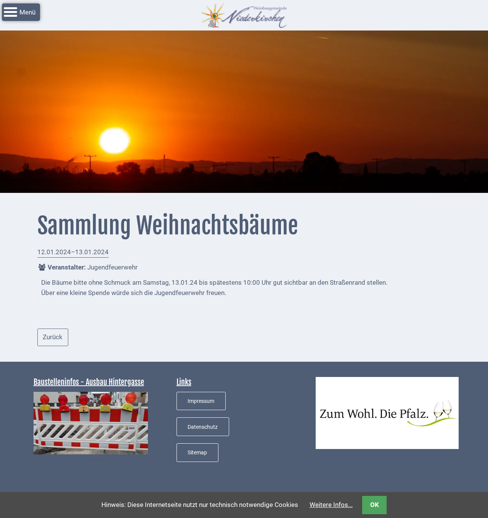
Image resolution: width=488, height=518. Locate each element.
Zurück (53, 337)
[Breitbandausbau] (91, 422)
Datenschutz (203, 427)
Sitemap (197, 452)
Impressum (201, 401)
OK (374, 504)
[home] (244, 14)
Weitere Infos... (331, 504)
